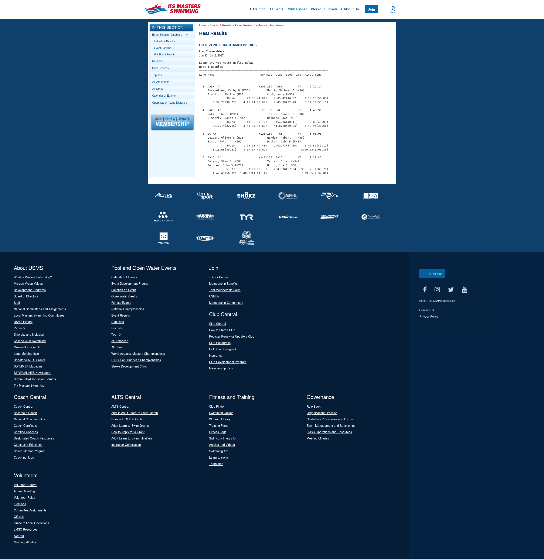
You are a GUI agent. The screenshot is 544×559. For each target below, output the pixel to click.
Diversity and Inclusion (29, 334)
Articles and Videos (222, 444)
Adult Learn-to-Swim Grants (130, 425)
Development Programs (30, 290)
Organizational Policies (322, 413)
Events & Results (221, 25)
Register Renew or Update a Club (231, 336)
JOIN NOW (432, 273)
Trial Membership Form (225, 290)
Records (117, 328)
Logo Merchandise (26, 353)
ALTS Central (120, 406)
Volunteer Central (25, 485)
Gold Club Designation (224, 349)
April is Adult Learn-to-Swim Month (134, 413)
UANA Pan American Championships (136, 360)
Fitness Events (121, 302)
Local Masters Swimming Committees (39, 315)
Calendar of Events (164, 95)
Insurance (215, 355)
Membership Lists (221, 368)
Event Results (120, 315)
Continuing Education (28, 444)
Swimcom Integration (223, 438)
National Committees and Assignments (40, 309)
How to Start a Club (222, 330)
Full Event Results (164, 54)
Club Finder (297, 9)
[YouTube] (464, 290)
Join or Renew (218, 277)
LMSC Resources (25, 529)
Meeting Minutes (318, 438)
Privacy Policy (429, 316)
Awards (19, 536)
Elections (20, 504)
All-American (119, 341)
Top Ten (157, 75)
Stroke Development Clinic (129, 366)
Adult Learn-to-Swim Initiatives (131, 438)
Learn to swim (218, 457)
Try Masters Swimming (29, 385)
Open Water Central (124, 296)
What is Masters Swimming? (33, 277)
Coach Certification (26, 425)
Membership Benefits (223, 283)
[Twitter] (451, 290)
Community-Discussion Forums (35, 379)
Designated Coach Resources (34, 438)
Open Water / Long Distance (169, 102)
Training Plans (218, 425)
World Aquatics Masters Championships (138, 353)
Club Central (217, 323)
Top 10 (116, 334)
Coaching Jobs (24, 457)
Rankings (117, 322)
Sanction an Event (123, 290)
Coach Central (23, 406)
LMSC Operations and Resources (329, 432)
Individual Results (164, 41)
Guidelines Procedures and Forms (330, 419)
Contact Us (426, 310)
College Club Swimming (30, 341)
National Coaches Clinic (30, 419)
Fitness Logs (217, 432)
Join (371, 9)
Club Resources (220, 343)
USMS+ (214, 296)
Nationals (158, 61)
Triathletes (216, 464)
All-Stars (157, 88)
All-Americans (160, 81)
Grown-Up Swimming (28, 347)
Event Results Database (250, 25)
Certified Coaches (26, 432)
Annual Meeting (24, 491)
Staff (17, 302)
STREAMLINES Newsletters (32, 372)
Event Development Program (130, 283)
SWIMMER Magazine (28, 366)
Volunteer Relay (24, 497)
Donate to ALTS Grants (29, 360)
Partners (19, 328)
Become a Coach (25, 413)
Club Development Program (227, 362)
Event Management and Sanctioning (331, 425)
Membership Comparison (226, 302)
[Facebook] (425, 290)
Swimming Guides (221, 413)
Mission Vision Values (28, 283)
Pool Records (160, 68)
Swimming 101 (219, 451)
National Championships (127, 309)
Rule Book (313, 406)
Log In (393, 13)
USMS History (23, 322)
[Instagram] (437, 290)
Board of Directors (26, 296)
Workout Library (324, 9)
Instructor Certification (126, 444)
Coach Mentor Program (29, 451)
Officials (19, 516)
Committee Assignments (30, 510)
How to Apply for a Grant (127, 432)
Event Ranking (162, 47)
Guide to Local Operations (31, 523)
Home (202, 25)
